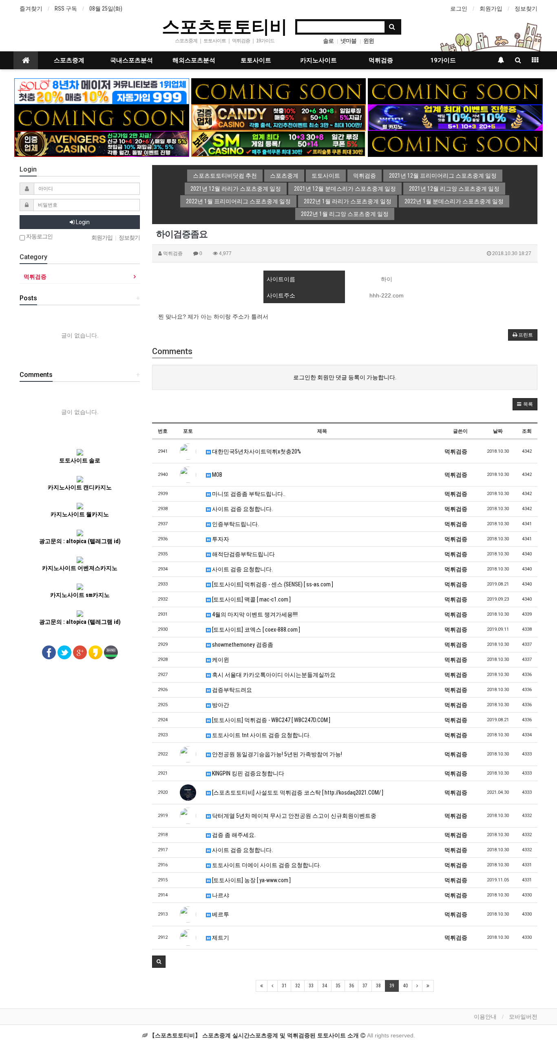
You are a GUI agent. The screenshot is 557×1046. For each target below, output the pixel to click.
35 (338, 986)
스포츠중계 (69, 60)
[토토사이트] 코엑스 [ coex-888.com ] (255, 629)
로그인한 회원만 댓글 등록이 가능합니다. (344, 377)
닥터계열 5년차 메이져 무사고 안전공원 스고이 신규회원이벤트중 (293, 816)
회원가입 (491, 8)
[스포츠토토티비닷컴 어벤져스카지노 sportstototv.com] (101, 143)
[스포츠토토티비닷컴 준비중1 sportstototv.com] (278, 91)
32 (297, 986)
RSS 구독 (66, 8)
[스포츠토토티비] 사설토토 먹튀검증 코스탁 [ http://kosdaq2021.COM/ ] (297, 792)
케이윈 (220, 659)
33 (311, 986)
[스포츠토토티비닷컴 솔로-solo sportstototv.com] (101, 91)
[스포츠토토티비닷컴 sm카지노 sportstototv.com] (278, 143)
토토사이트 (256, 60)
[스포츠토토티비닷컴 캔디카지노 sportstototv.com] (278, 117)
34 (324, 986)
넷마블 (348, 40)
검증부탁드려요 (231, 690)
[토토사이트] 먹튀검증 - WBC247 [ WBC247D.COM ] (270, 720)
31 (284, 986)
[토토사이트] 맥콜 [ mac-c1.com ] (251, 599)
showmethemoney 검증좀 (242, 644)
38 (378, 986)
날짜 (498, 431)
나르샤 (220, 895)
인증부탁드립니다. (235, 524)
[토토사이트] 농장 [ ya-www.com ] (251, 880)
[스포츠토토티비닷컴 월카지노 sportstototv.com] (455, 117)
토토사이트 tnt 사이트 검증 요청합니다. (261, 735)
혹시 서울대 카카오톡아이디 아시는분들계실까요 (273, 675)
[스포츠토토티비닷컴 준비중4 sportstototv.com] (101, 117)
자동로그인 (39, 236)
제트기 (220, 937)
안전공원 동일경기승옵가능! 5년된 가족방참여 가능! (276, 754)
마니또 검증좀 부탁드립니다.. (248, 494)
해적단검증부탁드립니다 (243, 554)
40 (405, 986)
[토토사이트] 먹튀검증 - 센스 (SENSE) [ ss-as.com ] (272, 584)
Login (82, 222)
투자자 (220, 539)
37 (364, 986)
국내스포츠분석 (131, 60)
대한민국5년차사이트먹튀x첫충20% (256, 451)
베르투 (220, 914)
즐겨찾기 (31, 8)
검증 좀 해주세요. (233, 835)
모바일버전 (523, 1016)
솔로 (328, 40)
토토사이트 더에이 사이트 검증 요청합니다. (266, 865)
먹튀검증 (381, 60)
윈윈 (368, 40)
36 (351, 986)
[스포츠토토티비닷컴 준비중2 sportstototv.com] (455, 91)
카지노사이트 (318, 60)
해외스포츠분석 (193, 60)
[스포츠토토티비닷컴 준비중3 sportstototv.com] (455, 143)
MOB (216, 474)
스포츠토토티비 (224, 26)
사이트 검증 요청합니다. (242, 509)
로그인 (458, 8)
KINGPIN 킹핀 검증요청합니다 (247, 773)
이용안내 (485, 1016)
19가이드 (443, 60)
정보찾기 (526, 8)
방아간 (220, 705)
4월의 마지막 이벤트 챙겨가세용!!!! (254, 614)
